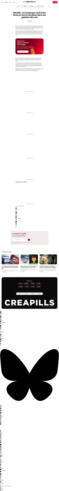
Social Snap (1, 482)
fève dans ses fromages (33, 70)
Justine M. (30, 20)
